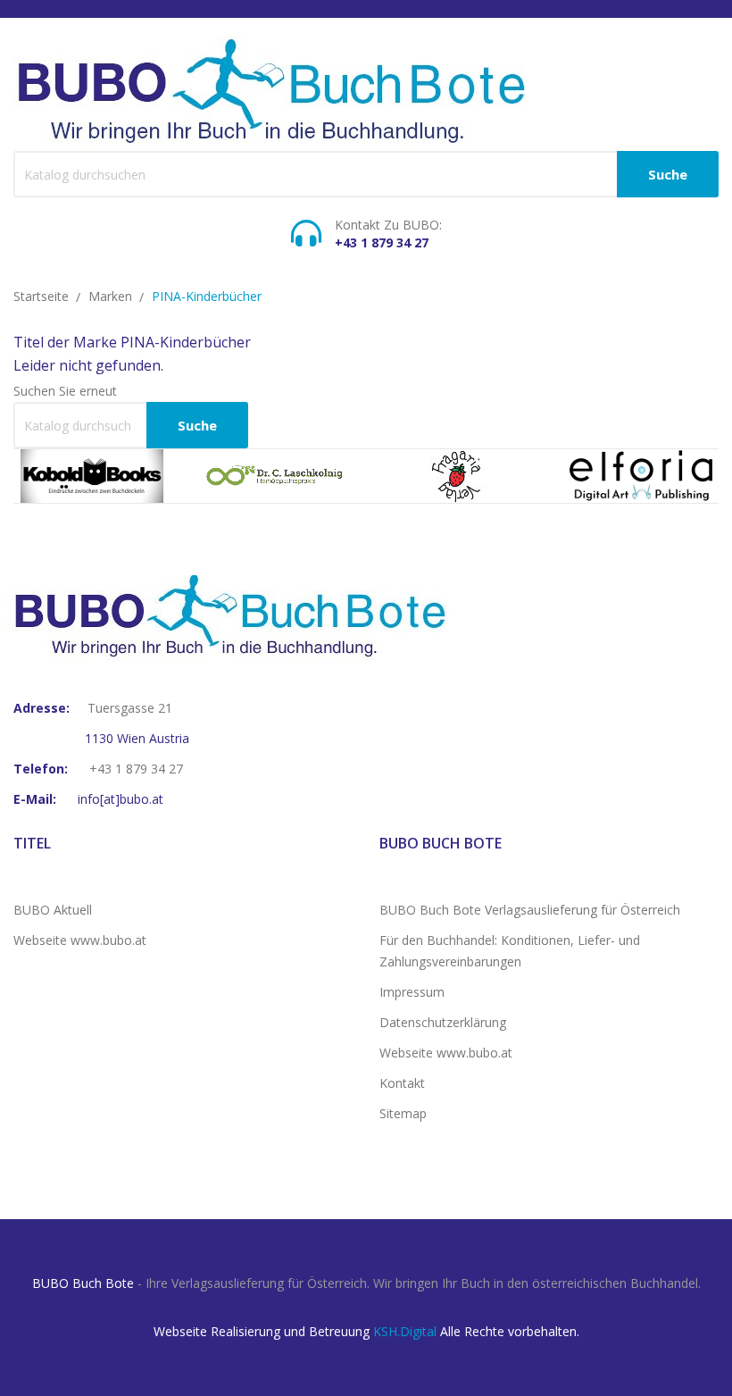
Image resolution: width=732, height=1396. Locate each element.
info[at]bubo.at (120, 798)
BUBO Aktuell (52, 909)
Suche (667, 174)
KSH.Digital (405, 1331)
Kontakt (402, 1082)
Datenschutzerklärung (442, 1022)
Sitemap (403, 1113)
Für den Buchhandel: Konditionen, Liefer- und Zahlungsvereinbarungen (509, 951)
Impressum (412, 991)
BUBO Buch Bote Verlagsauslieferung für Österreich (529, 909)
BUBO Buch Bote (83, 1283)
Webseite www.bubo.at (79, 940)
